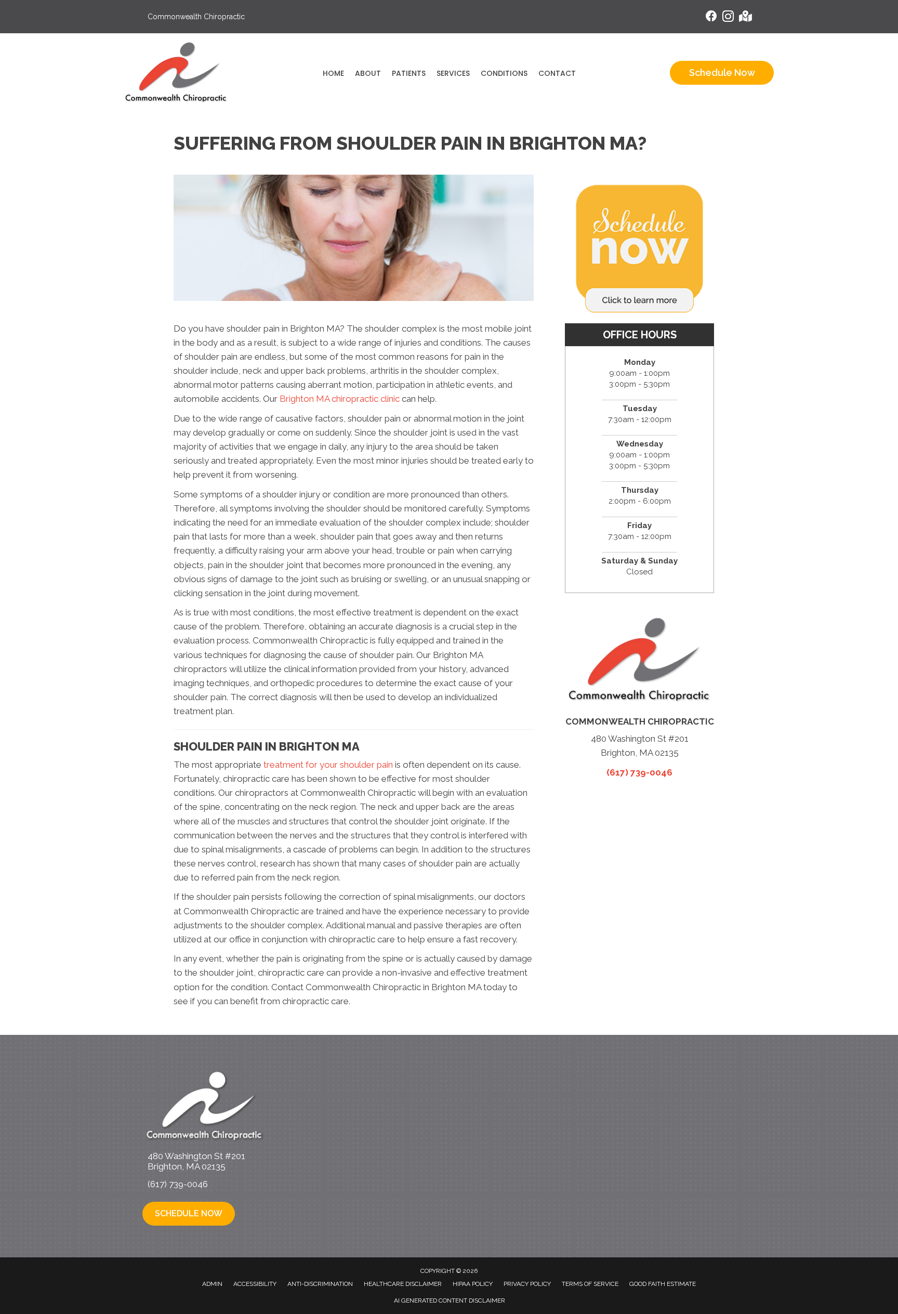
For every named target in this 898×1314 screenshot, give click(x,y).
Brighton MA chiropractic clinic (340, 398)
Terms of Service (590, 1283)
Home (333, 73)
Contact (557, 73)
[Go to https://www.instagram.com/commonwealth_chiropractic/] (728, 17)
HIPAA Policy (473, 1283)
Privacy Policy (527, 1283)
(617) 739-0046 (639, 772)
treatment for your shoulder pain (328, 764)
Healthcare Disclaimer (403, 1283)
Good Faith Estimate (662, 1283)
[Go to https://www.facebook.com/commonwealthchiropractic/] (711, 17)
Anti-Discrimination (320, 1283)
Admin (212, 1283)
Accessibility (254, 1283)
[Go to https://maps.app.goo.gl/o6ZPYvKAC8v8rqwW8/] (744, 17)
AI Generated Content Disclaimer (449, 1300)
